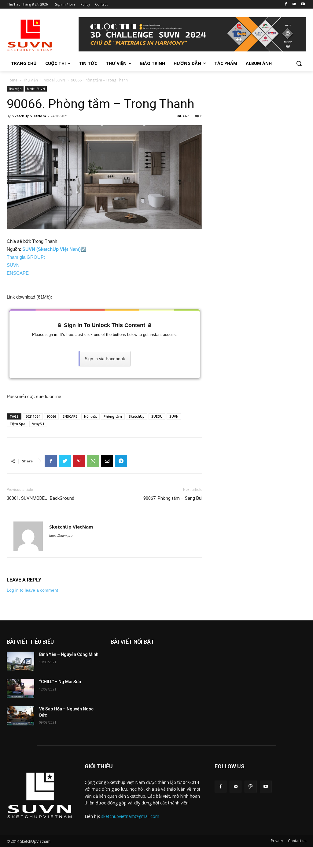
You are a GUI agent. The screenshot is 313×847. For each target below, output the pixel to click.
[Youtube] (302, 4)
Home (12, 80)
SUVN (13, 265)
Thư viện (30, 80)
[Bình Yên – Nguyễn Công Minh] (20, 661)
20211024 (32, 416)
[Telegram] (121, 461)
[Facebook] (285, 4)
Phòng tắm (113, 416)
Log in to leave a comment (32, 590)
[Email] (107, 461)
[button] (299, 63)
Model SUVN (54, 80)
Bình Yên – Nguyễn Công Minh (68, 654)
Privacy (277, 840)
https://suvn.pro (60, 535)
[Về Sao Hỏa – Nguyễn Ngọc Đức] (20, 715)
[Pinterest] (79, 461)
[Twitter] (65, 461)
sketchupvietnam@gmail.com (130, 816)
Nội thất (90, 416)
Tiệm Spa (17, 423)
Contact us (297, 840)
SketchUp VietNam (29, 116)
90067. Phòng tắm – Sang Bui (172, 498)
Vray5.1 (38, 423)
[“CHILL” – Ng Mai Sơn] (20, 688)
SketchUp (137, 416)
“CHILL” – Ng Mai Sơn (60, 681)
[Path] (250, 786)
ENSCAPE (18, 273)
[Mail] (294, 4)
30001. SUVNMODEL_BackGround (40, 498)
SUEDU (157, 416)
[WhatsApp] (93, 461)
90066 (51, 416)
